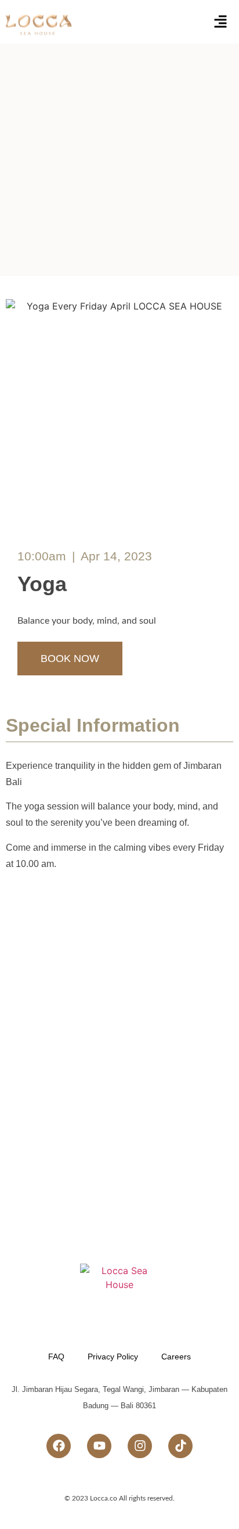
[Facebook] (58, 1446)
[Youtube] (99, 1446)
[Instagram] (140, 1446)
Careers (176, 1356)
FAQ (56, 1356)
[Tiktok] (180, 1446)
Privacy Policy (113, 1356)
